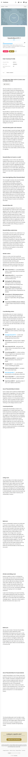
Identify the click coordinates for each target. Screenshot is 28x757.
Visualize (5, 51)
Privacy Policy (18, 750)
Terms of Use (12, 750)
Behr (14, 39)
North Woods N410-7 (10, 372)
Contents (7, 84)
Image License (6, 750)
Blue (25, 6)
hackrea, (5, 2)
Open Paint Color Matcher (14, 739)
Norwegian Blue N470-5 (10, 335)
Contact (23, 750)
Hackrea (15, 755)
